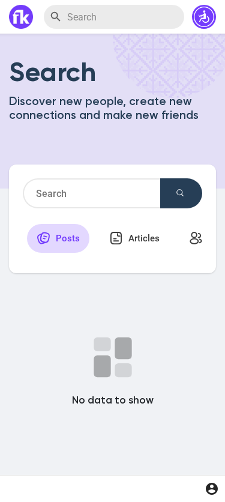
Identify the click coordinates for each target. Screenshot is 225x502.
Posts (66, 238)
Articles (143, 238)
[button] (204, 17)
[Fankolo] (21, 17)
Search (181, 193)
